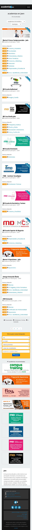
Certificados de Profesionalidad (15, 309)
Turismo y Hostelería (12, 48)
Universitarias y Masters (12, 56)
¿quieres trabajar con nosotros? (19, 512)
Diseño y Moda (10, 127)
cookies (25, 517)
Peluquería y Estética (12, 125)
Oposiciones (9, 268)
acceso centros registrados (13, 493)
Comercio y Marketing (12, 61)
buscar (17, 355)
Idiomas (8, 285)
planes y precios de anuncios (13, 496)
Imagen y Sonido (10, 97)
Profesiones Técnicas (12, 184)
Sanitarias (8, 66)
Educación (9, 63)
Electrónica (9, 53)
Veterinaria (9, 157)
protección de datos (22, 516)
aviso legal (24, 514)
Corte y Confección (11, 132)
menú (28, 7)
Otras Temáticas (10, 58)
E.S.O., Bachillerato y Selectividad (15, 73)
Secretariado (9, 51)
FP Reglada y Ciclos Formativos (15, 287)
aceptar (16, 528)
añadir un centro (10, 494)
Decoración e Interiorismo (13, 130)
